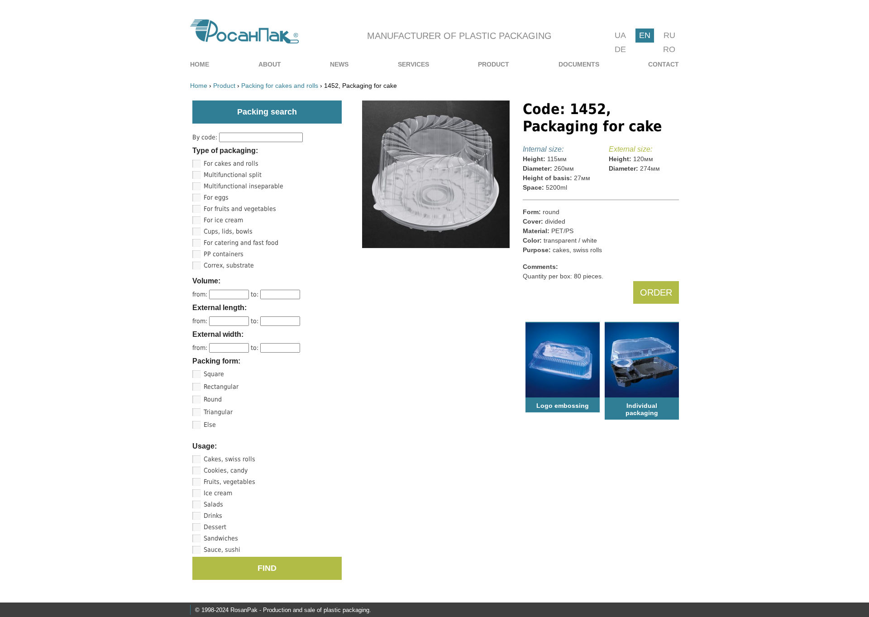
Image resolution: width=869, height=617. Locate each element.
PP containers (224, 254)
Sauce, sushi (222, 549)
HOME (199, 64)
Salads (213, 504)
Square (214, 374)
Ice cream (218, 493)
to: (255, 294)
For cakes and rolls (231, 163)
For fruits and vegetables (240, 208)
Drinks (213, 515)
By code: (205, 137)
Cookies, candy (226, 470)
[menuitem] (199, 64)
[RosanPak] (244, 41)
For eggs (216, 197)
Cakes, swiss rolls (229, 459)
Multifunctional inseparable (243, 186)
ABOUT (269, 64)
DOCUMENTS (579, 64)
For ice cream (223, 220)
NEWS (339, 64)
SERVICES (413, 64)
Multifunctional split (233, 174)
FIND (267, 568)
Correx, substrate (229, 265)
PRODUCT (493, 64)
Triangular (218, 412)
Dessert (215, 527)
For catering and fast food (241, 242)
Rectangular (221, 386)
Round (213, 399)
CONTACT (663, 64)
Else (210, 424)
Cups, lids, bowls (228, 231)
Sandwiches (221, 538)
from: (200, 294)
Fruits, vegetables (229, 481)
